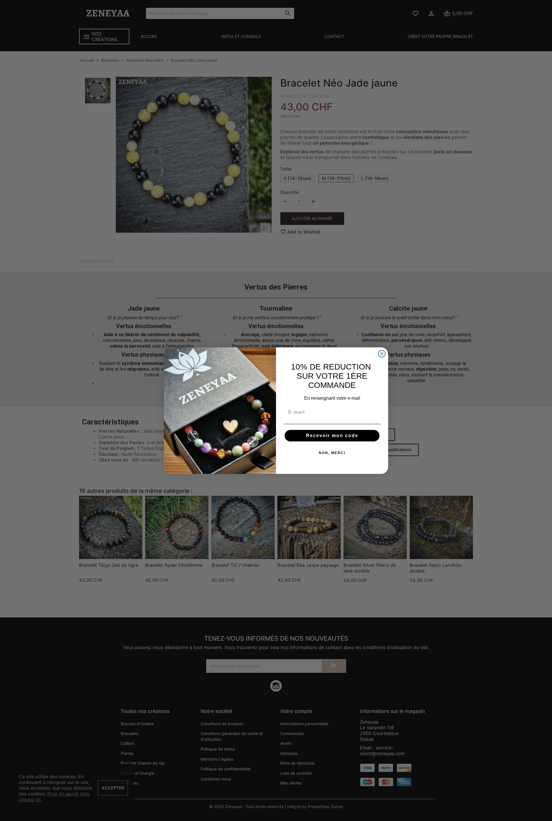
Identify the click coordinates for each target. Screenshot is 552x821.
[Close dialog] (381, 353)
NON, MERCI (332, 453)
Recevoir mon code (332, 435)
